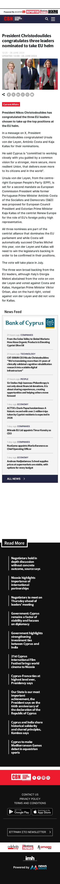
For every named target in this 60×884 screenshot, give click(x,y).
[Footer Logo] (21, 777)
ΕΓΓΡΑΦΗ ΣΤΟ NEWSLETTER (28, 832)
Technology (27, 354)
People (24, 379)
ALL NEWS (13, 478)
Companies (26, 335)
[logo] (13, 19)
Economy (22, 404)
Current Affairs (11, 104)
